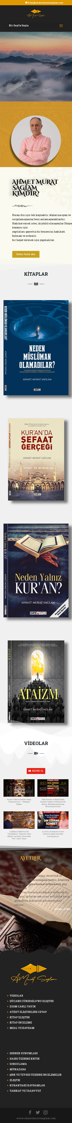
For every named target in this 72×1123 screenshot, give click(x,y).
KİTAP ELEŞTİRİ (20, 1017)
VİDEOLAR (36, 743)
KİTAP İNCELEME (21, 1022)
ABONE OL (38, 770)
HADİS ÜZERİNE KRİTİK (25, 1058)
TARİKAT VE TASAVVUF (25, 1090)
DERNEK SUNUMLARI (24, 1053)
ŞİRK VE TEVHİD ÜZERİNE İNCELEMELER (36, 1074)
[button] (25, 254)
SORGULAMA (18, 1064)
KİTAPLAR (36, 274)
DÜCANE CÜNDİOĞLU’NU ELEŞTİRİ (32, 1001)
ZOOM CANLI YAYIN (23, 1006)
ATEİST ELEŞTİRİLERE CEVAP (28, 1012)
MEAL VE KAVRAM (22, 1028)
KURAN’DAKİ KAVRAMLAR (27, 1085)
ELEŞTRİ (15, 1080)
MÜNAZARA (18, 1069)
